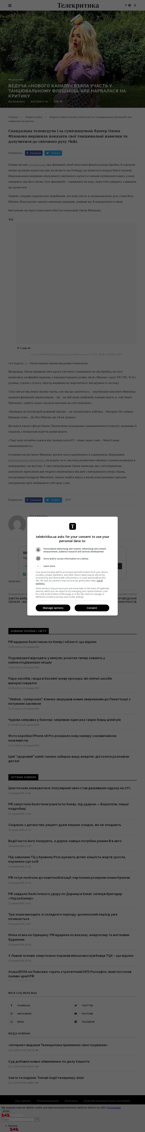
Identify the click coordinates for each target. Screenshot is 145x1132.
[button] (72, 566)
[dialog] (72, 566)
